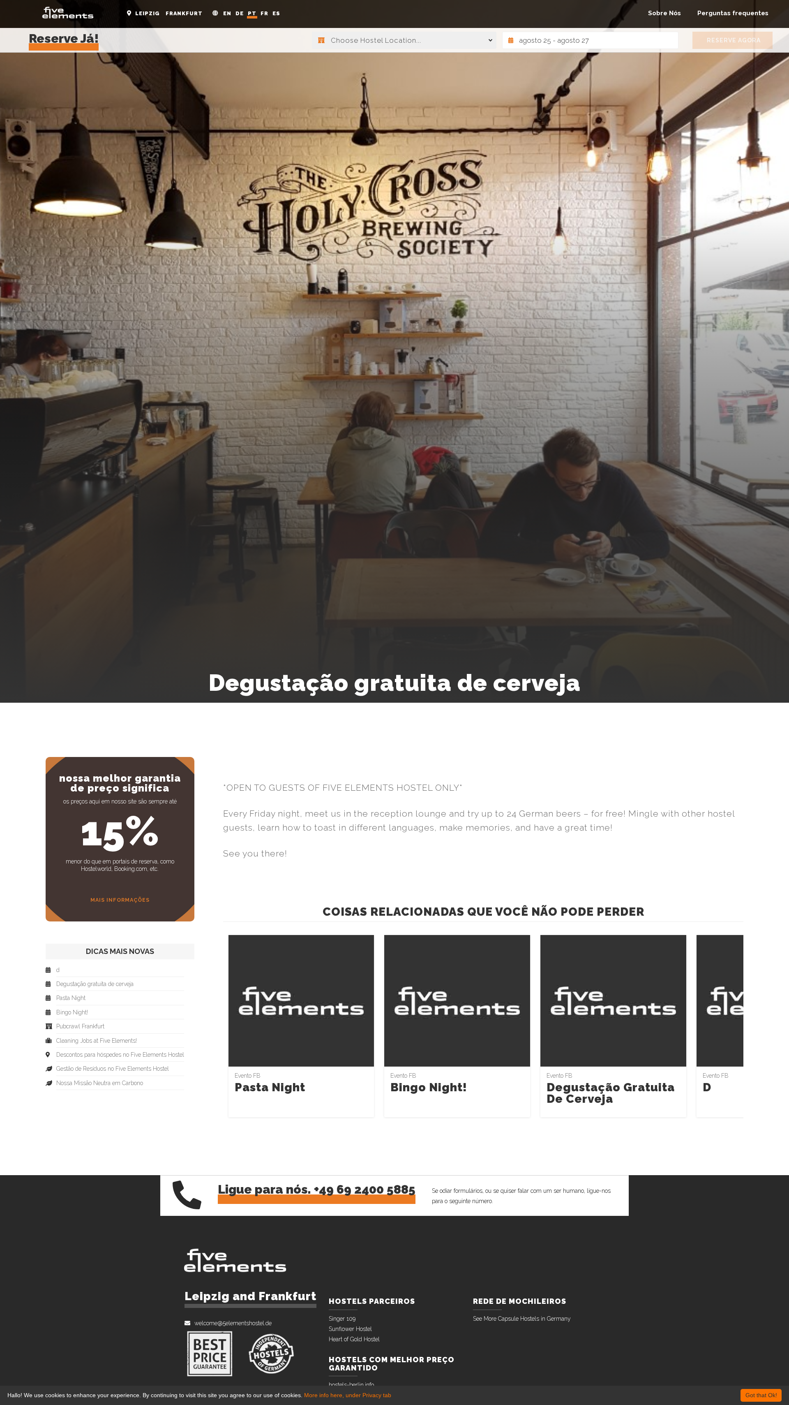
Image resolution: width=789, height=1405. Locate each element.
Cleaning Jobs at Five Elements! (96, 1041)
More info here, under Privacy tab (347, 1395)
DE (239, 13)
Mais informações (120, 900)
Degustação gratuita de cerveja (611, 1093)
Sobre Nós (664, 13)
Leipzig (147, 13)
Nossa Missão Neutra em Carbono (99, 1083)
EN (227, 13)
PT (252, 13)
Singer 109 (342, 1318)
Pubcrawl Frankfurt (80, 1026)
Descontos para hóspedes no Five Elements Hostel (120, 1055)
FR (264, 13)
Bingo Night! (428, 1087)
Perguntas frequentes (732, 13)
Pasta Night (270, 1087)
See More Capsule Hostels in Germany (522, 1318)
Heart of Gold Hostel (354, 1339)
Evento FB (248, 1075)
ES (276, 13)
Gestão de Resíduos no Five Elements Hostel (112, 1069)
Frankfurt (184, 13)
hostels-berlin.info (351, 1385)
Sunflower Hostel (350, 1329)
